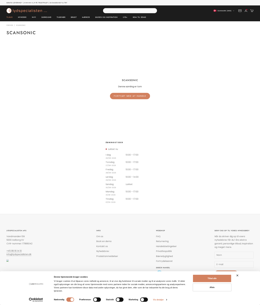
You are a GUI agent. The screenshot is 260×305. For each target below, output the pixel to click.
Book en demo (104, 241)
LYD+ (125, 17)
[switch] (97, 299)
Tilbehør (61, 17)
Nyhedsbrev (102, 251)
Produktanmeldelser (107, 256)
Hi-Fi (34, 17)
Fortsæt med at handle (130, 95)
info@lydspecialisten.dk (18, 254)
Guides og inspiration (106, 17)
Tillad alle (212, 278)
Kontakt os (102, 246)
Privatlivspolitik (164, 251)
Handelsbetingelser (166, 246)
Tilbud (9, 17)
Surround (46, 17)
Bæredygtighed (164, 256)
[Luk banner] (237, 275)
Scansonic (21, 25)
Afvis (212, 287)
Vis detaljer (158, 299)
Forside (9, 25)
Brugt (74, 17)
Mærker (86, 17)
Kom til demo (139, 17)
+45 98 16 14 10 (14, 250)
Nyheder (22, 17)
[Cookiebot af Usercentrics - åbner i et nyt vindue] (36, 300)
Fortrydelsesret (164, 261)
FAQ (158, 236)
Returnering (162, 241)
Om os (99, 236)
